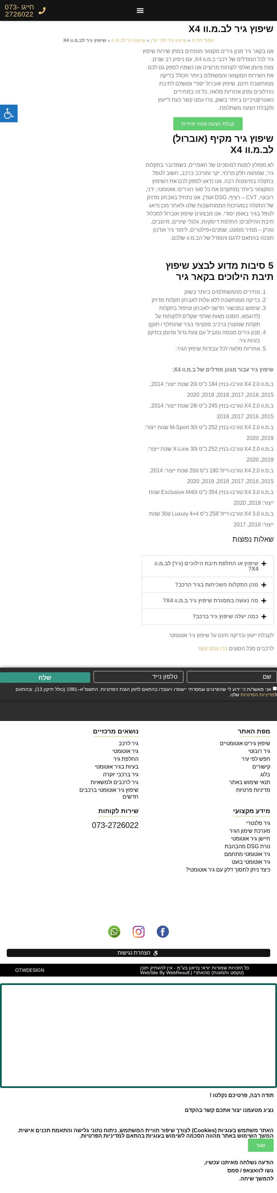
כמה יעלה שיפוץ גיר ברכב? (225, 616)
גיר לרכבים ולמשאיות (114, 782)
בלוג (265, 774)
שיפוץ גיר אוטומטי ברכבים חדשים (108, 793)
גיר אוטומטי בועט (251, 862)
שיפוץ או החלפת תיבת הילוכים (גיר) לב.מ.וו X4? (206, 566)
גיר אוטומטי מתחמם (247, 854)
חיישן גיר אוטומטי (250, 838)
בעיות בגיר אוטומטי (116, 767)
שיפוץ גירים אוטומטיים (245, 743)
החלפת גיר (126, 759)
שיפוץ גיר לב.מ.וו (128, 40)
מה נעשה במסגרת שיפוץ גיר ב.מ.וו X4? (210, 600)
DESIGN (29, 970)
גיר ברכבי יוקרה (120, 774)
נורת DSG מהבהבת (247, 846)
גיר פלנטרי (258, 823)
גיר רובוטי (259, 751)
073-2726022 (115, 825)
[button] (140, 10)
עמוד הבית (203, 40)
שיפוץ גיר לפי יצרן (168, 40)
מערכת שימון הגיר (249, 831)
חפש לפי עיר (256, 759)
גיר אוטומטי (125, 751)
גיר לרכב (128, 743)
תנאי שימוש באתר (249, 782)
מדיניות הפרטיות (258, 694)
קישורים (261, 767)
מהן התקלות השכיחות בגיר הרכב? (216, 585)
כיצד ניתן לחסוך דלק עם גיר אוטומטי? (228, 870)
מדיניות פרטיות (253, 790)
